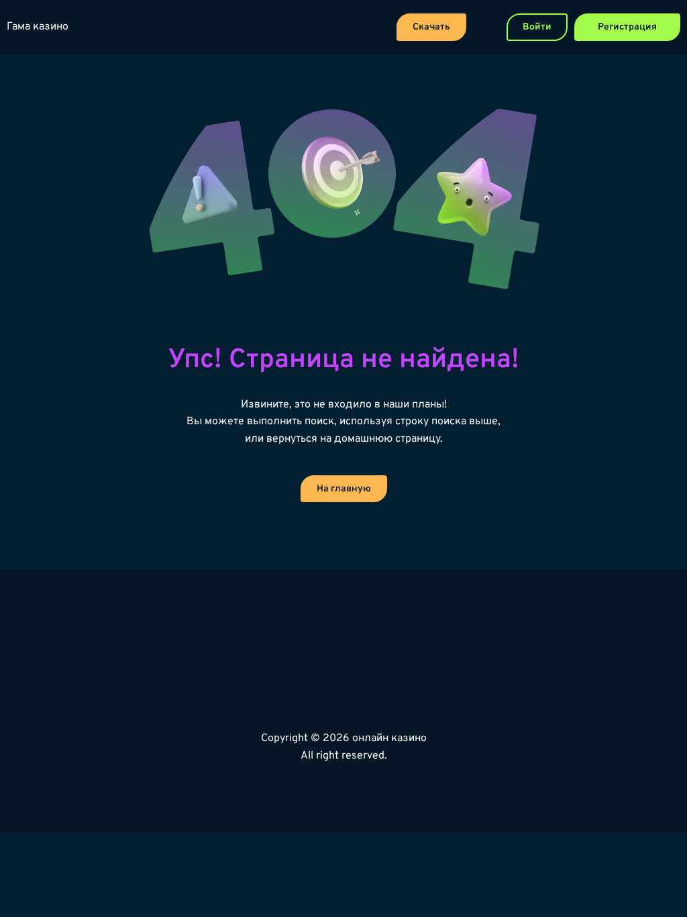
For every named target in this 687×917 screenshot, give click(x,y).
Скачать (431, 27)
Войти (537, 27)
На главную (344, 489)
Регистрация (627, 27)
